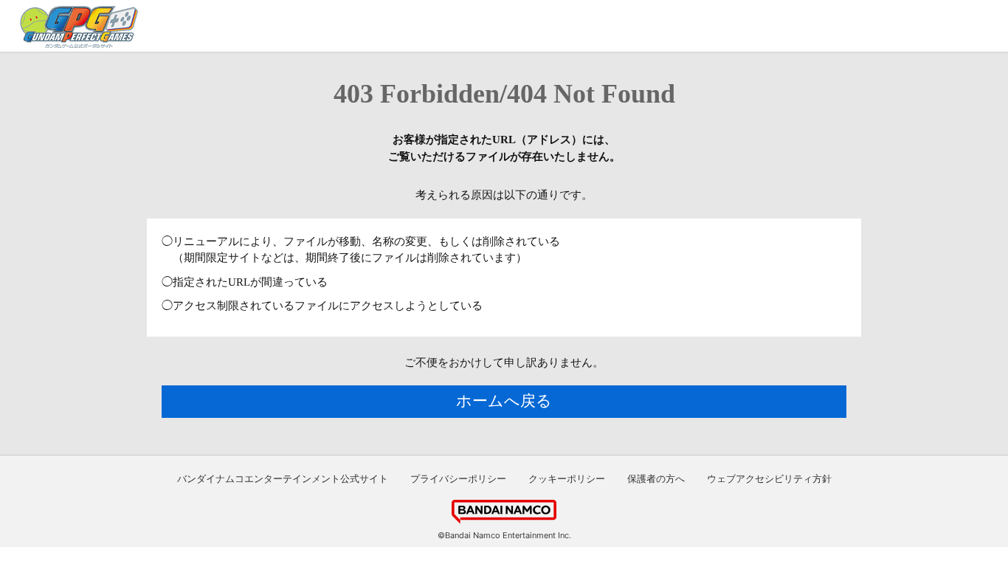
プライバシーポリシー (458, 478)
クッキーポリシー (566, 478)
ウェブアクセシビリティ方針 (769, 478)
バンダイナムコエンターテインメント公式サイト (282, 478)
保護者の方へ (656, 478)
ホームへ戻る (504, 401)
